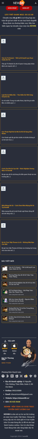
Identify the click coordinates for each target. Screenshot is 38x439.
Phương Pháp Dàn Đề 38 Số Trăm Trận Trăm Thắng (21, 275)
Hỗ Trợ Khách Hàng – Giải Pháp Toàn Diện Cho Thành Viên (21, 291)
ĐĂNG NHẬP (12, 8)
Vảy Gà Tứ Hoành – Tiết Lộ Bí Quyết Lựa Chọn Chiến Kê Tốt (17, 59)
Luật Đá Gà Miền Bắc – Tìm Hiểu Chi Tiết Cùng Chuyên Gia (17, 96)
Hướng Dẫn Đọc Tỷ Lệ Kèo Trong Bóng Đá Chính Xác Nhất (21, 309)
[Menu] (3, 2)
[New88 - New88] (19, 3)
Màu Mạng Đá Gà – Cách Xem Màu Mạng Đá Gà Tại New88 (18, 206)
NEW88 (33, 26)
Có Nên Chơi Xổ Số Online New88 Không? (19, 318)
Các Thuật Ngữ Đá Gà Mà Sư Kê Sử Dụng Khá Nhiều (17, 133)
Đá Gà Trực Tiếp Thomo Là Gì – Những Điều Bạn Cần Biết (18, 243)
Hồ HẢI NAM (15, 402)
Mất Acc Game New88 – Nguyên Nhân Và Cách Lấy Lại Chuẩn (21, 300)
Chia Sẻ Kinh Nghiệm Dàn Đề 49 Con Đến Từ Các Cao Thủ (22, 283)
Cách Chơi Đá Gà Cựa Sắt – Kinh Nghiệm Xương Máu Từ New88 (18, 169)
